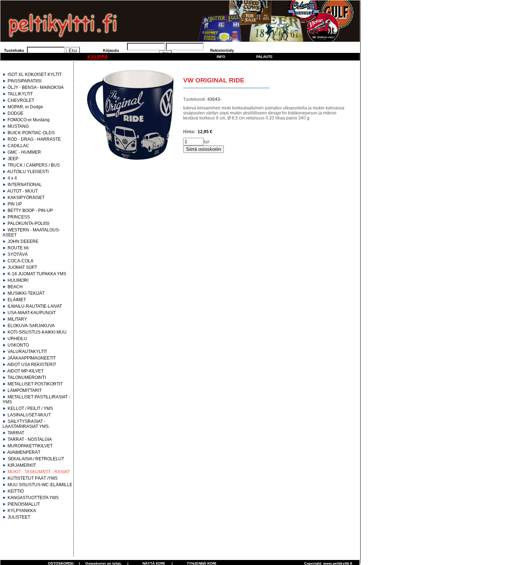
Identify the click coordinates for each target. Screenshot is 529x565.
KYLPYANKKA (22, 510)
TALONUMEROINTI (27, 377)
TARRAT (16, 432)
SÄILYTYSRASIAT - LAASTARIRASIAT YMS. (26, 424)
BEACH (15, 286)
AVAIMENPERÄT (23, 452)
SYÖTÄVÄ (18, 254)
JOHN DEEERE (23, 241)
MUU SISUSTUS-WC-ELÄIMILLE (40, 484)
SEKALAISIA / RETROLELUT (36, 458)
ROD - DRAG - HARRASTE (34, 139)
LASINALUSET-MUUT (29, 414)
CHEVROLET (21, 100)
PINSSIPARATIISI (24, 80)
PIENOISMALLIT (24, 504)
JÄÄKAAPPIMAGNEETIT (32, 358)
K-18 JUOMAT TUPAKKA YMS (37, 273)
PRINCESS (19, 217)
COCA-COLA (20, 260)
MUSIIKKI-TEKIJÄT (26, 293)
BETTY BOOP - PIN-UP (30, 210)
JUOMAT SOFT (22, 267)
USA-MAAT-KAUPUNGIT (32, 312)
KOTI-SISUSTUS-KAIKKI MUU (37, 332)
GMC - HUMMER (24, 152)
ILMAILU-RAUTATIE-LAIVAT (35, 306)
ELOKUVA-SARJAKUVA (31, 325)
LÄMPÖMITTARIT (25, 390)
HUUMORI (18, 280)
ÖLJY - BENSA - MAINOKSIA (36, 87)
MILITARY (17, 319)
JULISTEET (19, 517)
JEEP (13, 158)
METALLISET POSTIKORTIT (35, 384)
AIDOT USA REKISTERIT (31, 364)
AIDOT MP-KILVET (25, 371)
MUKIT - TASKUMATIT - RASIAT (38, 471)
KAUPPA (97, 57)
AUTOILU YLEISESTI (28, 171)
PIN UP (15, 204)
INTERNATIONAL (25, 184)
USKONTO (18, 345)
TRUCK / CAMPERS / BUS (34, 165)
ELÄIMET (17, 299)
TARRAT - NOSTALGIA (30, 439)
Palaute (264, 57)
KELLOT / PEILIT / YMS (30, 408)
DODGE (15, 113)
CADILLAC (18, 145)
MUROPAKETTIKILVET (30, 445)
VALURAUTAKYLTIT (27, 351)
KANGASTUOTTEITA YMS (33, 497)
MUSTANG (18, 126)
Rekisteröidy (222, 50)
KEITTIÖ (16, 491)
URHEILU (17, 338)
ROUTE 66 (18, 247)
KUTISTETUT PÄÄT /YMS (33, 478)
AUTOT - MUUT (22, 191)
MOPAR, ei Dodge (25, 106)
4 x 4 (12, 178)
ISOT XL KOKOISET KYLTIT (35, 74)
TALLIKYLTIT (20, 93)
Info (221, 57)
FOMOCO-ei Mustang (29, 119)
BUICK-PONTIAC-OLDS (31, 132)
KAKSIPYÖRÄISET (26, 197)
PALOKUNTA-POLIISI (28, 223)
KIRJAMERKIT (22, 465)
